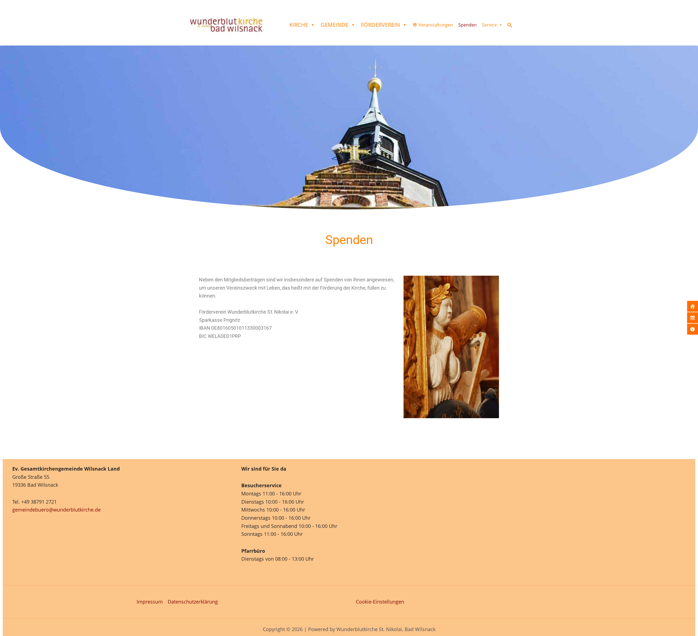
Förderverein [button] (380, 24)
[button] (510, 26)
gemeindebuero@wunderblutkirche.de (56, 509)
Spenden (467, 25)
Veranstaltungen (436, 25)
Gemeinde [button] (334, 24)
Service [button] (489, 25)
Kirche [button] (298, 24)
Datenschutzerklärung (193, 601)
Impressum (150, 601)
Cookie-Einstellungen (380, 601)
